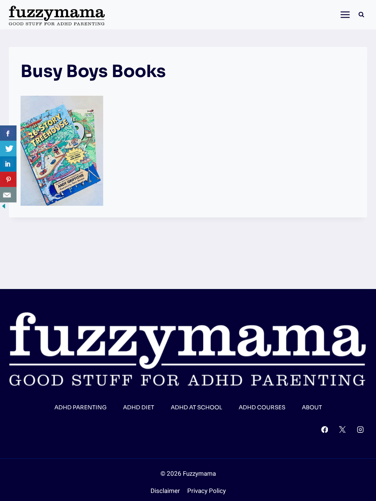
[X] (342, 429)
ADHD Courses (262, 407)
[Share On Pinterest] (8, 179)
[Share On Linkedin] (8, 164)
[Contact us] (8, 194)
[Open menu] (343, 14)
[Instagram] (360, 429)
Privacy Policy (206, 490)
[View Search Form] (361, 15)
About (312, 407)
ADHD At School (196, 407)
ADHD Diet (138, 407)
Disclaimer (165, 490)
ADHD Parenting (80, 407)
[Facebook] (324, 429)
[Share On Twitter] (8, 148)
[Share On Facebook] (8, 133)
